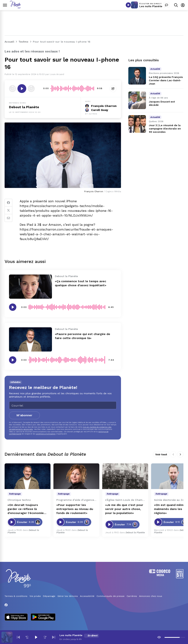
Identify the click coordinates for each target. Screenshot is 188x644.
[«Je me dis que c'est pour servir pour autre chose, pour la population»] (125, 476)
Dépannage (49, 596)
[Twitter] (8, 210)
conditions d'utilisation (46, 434)
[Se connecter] (182, 5)
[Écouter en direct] (128, 5)
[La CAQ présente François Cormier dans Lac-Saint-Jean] (137, 76)
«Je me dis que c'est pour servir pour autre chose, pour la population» (124, 509)
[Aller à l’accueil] (15, 7)
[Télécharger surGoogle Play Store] (43, 617)
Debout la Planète (24, 107)
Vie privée (35, 596)
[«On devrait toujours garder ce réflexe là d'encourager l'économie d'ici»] (27, 476)
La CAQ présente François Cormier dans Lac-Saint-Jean (166, 80)
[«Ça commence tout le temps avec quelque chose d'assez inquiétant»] (30, 287)
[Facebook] (8, 202)
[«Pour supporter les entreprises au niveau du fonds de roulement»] (76, 476)
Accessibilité (87, 596)
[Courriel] (8, 218)
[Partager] (113, 88)
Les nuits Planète (150, 6)
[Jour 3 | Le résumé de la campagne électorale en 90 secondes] (137, 124)
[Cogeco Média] (159, 575)
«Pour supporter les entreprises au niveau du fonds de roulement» (74, 509)
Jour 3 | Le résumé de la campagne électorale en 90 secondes (165, 128)
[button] (18, 637)
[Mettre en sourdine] (159, 637)
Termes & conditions (16, 596)
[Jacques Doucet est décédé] (137, 100)
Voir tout (161, 454)
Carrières (132, 596)
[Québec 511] (179, 577)
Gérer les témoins (67, 596)
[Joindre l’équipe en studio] (166, 5)
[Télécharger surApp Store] (16, 617)
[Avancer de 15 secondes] (31, 88)
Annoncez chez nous (150, 596)
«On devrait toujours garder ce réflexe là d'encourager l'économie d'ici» (26, 509)
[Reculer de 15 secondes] (12, 88)
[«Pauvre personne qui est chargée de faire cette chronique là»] (30, 339)
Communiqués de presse (110, 596)
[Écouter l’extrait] (21, 88)
